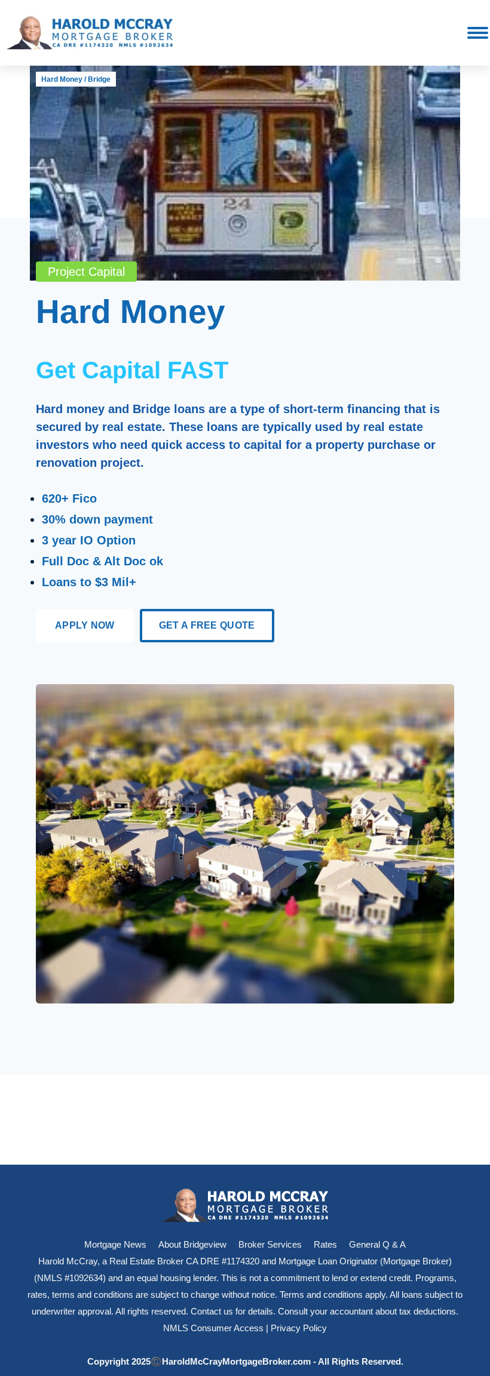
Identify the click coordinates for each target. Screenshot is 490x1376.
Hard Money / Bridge (76, 79)
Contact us (212, 1311)
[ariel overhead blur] (245, 843)
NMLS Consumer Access (213, 1328)
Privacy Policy (299, 1328)
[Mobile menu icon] (478, 32)
